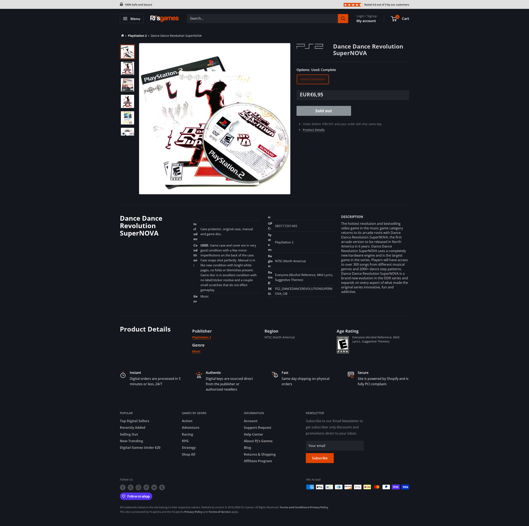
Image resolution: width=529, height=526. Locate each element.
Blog (247, 447)
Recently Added (132, 427)
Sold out (323, 111)
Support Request (257, 427)
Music (196, 351)
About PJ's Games (258, 441)
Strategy (189, 447)
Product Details (314, 130)
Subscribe (320, 458)
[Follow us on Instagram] (138, 487)
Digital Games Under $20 (140, 447)
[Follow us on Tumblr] (162, 487)
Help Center (253, 434)
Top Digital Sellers (134, 421)
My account (366, 20)
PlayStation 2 (137, 36)
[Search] (343, 18)
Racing (187, 434)
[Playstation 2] (315, 46)
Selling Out (129, 434)
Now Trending (131, 441)
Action (187, 421)
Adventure (190, 427)
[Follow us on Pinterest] (146, 487)
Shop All (188, 454)
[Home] (122, 36)
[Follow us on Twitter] (130, 487)
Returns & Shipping (260, 454)
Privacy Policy (319, 507)
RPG (185, 441)
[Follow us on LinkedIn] (154, 487)
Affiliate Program (258, 461)
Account (250, 421)
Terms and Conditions (294, 507)
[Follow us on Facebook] (123, 487)
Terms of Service (220, 512)
